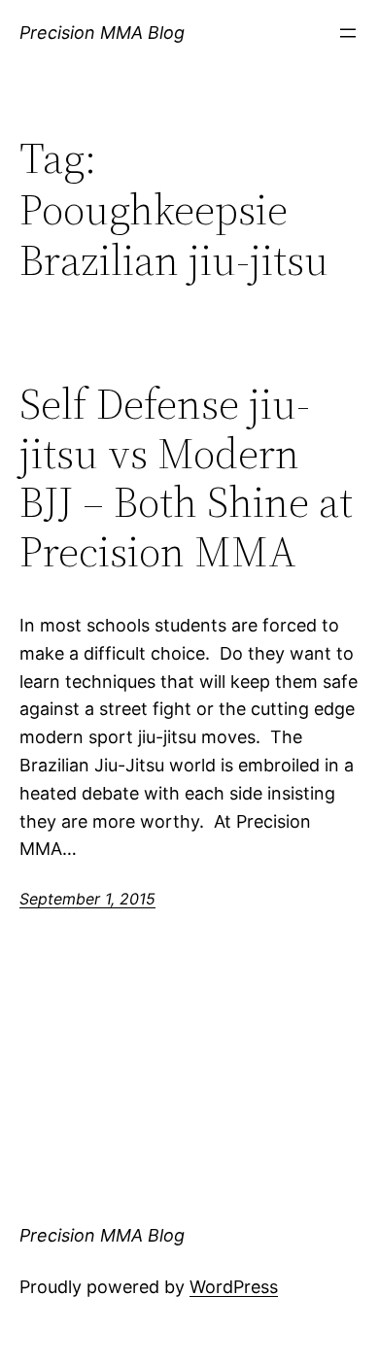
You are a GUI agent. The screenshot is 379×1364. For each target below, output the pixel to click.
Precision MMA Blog (102, 32)
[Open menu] (348, 33)
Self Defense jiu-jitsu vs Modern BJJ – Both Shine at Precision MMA (186, 478)
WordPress (234, 1287)
